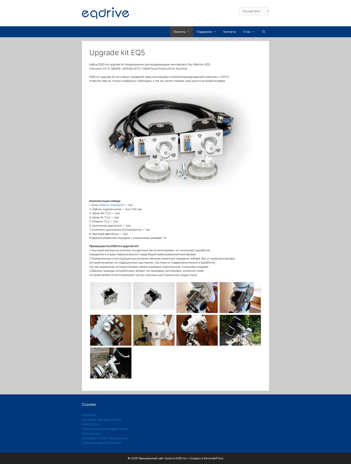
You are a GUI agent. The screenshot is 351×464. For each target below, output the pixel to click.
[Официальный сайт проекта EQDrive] (105, 13)
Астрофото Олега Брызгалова (105, 438)
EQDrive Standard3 (111, 205)
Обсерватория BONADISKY (102, 443)
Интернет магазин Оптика (102, 419)
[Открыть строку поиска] (263, 31)
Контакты (229, 31)
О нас (247, 31)
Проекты (179, 31)
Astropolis (89, 415)
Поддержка (204, 31)
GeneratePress (213, 458)
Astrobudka (90, 424)
